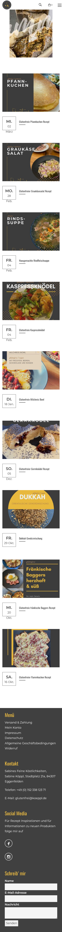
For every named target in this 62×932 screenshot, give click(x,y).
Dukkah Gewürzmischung (30, 538)
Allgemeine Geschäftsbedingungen (30, 743)
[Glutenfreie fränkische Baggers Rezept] (31, 579)
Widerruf (11, 748)
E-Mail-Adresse (16, 892)
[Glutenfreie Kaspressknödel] (31, 301)
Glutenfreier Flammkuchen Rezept (35, 677)
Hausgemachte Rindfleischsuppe (34, 260)
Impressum (13, 733)
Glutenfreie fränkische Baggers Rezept (37, 608)
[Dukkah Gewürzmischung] (31, 509)
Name (9, 881)
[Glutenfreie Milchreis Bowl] (31, 370)
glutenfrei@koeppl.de (31, 798)
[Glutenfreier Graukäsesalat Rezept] (31, 162)
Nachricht (12, 904)
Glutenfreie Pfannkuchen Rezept (34, 122)
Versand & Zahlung (18, 722)
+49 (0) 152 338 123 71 (31, 790)
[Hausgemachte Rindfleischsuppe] (31, 231)
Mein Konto (13, 727)
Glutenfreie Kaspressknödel (32, 330)
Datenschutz (14, 738)
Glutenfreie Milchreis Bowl (31, 399)
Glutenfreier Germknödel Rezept (34, 469)
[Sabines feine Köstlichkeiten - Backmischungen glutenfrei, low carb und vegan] (6, 5)
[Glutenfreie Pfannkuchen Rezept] (31, 92)
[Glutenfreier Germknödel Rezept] (31, 440)
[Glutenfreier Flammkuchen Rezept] (31, 648)
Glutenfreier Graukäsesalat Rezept (35, 191)
